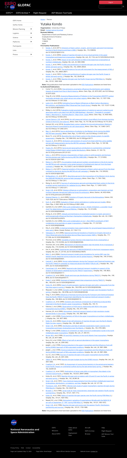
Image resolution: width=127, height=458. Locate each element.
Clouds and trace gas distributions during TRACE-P (82, 275)
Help (103, 428)
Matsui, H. (49, 162)
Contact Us (94, 451)
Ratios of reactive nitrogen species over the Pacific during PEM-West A (86, 395)
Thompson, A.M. (51, 386)
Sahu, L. (48, 155)
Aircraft (87, 428)
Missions (55, 431)
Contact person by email (54, 30)
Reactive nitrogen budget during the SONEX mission (79, 360)
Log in (111, 2)
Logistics (15, 33)
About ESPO (56, 434)
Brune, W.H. (50, 335)
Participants (17, 46)
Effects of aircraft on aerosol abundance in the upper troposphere (85, 340)
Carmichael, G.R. (51, 268)
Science (15, 37)
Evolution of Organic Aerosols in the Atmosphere (86, 197)
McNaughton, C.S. (52, 176)
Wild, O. (48, 254)
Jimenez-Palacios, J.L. (53, 197)
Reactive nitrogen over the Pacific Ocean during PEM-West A (83, 79)
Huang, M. (49, 148)
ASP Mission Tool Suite (62, 13)
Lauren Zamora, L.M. (53, 119)
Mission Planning (18, 29)
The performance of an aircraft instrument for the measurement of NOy (87, 69)
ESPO (8, 13)
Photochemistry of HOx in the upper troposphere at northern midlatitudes (87, 316)
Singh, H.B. (49, 190)
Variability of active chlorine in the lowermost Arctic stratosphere (84, 240)
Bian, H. (48, 131)
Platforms (16, 42)
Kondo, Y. (49, 48)
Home (43, 19)
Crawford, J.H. (50, 275)
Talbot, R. (49, 360)
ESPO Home (17, 21)
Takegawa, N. (50, 233)
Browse (87, 434)
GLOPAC (24, 5)
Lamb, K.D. (49, 103)
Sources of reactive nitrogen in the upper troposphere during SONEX (84, 355)
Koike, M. (49, 285)
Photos (15, 54)
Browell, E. (49, 391)
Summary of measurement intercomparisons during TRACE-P (82, 280)
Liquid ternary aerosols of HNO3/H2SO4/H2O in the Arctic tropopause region (87, 249)
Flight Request (39, 13)
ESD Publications (87, 85)
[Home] (11, 5)
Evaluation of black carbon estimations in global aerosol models (83, 202)
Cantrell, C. (49, 261)
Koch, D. (48, 202)
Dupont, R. (49, 141)
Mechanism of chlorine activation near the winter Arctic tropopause (88, 245)
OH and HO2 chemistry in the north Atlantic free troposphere (84, 335)
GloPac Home (17, 25)
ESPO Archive (21, 13)
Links (14, 50)
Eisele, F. (49, 280)
